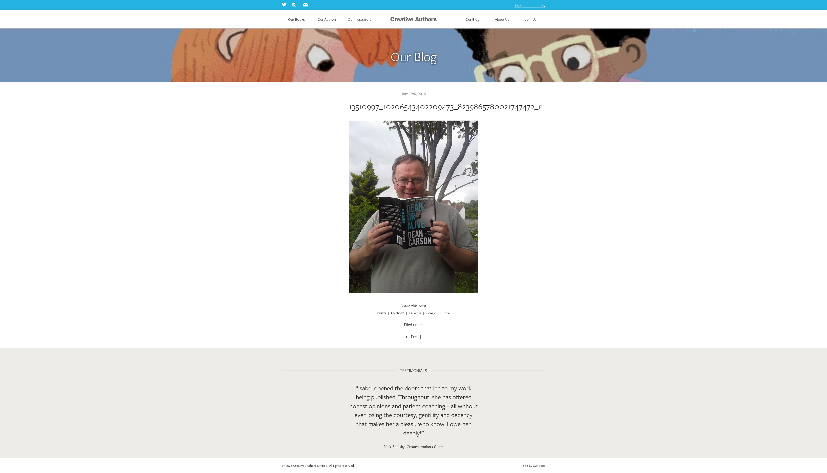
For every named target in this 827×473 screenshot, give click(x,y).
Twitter (381, 313)
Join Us (530, 19)
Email (447, 313)
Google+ (432, 313)
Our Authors (327, 19)
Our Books (296, 19)
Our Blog (472, 19)
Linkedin (415, 313)
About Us (502, 19)
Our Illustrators (359, 19)
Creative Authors (413, 19)
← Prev (412, 336)
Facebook (397, 313)
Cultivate (539, 465)
